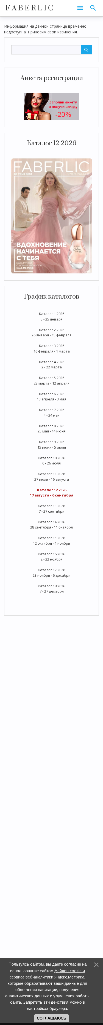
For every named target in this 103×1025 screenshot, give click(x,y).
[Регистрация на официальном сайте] (51, 106)
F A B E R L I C (29, 8)
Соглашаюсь (51, 1018)
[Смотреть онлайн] (51, 215)
